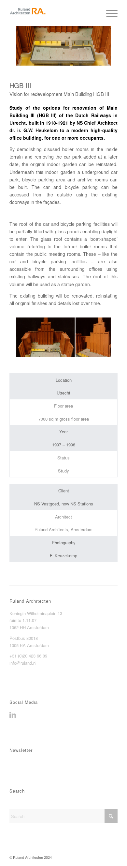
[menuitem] (109, 13)
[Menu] (109, 13)
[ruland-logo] (52, 13)
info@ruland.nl (22, 663)
